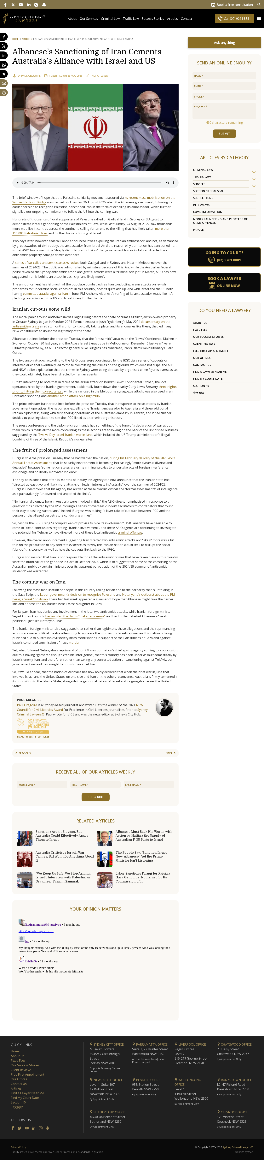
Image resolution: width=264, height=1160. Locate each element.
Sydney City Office (108, 1044)
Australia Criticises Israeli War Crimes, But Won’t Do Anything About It (65, 856)
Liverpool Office (192, 1044)
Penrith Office (147, 1080)
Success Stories (153, 18)
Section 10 (201, 386)
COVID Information (207, 212)
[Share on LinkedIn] (4, 55)
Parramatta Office (151, 1044)
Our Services (89, 18)
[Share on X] (4, 46)
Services (199, 184)
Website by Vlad (244, 1152)
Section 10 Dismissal (208, 191)
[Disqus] (95, 966)
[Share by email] (4, 83)
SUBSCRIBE (95, 797)
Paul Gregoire (31, 75)
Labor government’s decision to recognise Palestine (77, 594)
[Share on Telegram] (4, 74)
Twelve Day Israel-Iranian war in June (65, 435)
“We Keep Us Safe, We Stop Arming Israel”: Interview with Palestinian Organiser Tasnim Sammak (63, 877)
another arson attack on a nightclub (73, 396)
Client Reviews (204, 343)
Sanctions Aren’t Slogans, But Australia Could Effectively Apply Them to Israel (62, 835)
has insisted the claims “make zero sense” (75, 616)
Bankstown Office (236, 1080)
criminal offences (130, 532)
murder (74, 642)
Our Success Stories (208, 336)
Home (15, 39)
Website (31, 736)
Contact (186, 18)
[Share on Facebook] (4, 37)
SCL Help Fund (203, 198)
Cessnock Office (234, 1112)
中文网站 (198, 393)
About (72, 18)
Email (20, 736)
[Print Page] (4, 92)
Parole (198, 229)
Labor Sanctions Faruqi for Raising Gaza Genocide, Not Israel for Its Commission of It (143, 877)
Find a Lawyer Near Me (210, 372)
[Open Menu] (259, 18)
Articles (172, 18)
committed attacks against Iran (45, 293)
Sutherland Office (109, 1112)
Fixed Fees (200, 330)
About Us (200, 323)
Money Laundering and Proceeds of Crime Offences (220, 220)
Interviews (201, 205)
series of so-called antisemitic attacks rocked (47, 262)
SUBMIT (224, 134)
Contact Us (202, 365)
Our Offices (201, 358)
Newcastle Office (108, 1080)
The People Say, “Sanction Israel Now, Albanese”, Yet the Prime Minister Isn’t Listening (141, 856)
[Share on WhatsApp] (4, 65)
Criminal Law (110, 18)
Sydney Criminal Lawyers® (237, 1147)
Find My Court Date (208, 378)
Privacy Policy (18, 1147)
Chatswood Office (236, 1044)
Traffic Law (131, 18)
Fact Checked (99, 75)
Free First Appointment (210, 351)
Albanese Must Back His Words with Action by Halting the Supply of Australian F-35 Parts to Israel (144, 835)
